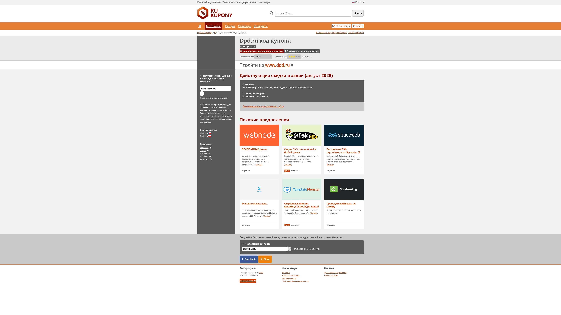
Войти (359, 25)
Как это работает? (356, 33)
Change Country (246, 281)
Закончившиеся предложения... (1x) (263, 106)
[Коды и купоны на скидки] (214, 19)
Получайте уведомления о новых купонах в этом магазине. (216, 79)
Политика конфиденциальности (214, 98)
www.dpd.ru (246, 46)
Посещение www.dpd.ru (254, 93)
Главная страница (204, 33)
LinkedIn (203, 153)
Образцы (244, 26)
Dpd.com (204, 133)
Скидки (230, 26)
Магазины (213, 26)
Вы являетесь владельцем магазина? (331, 33)
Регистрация (342, 25)
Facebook (204, 148)
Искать (358, 13)
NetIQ (261, 273)
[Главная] (199, 26)
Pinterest (204, 156)
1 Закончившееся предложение (302, 51)
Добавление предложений (255, 96)
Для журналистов (289, 279)
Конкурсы (261, 26)
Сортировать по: (247, 57)
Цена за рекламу (331, 276)
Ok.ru (267, 259)
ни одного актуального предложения (262, 51)
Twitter (203, 150)
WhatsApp (204, 159)
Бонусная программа (290, 276)
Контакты (286, 273)
